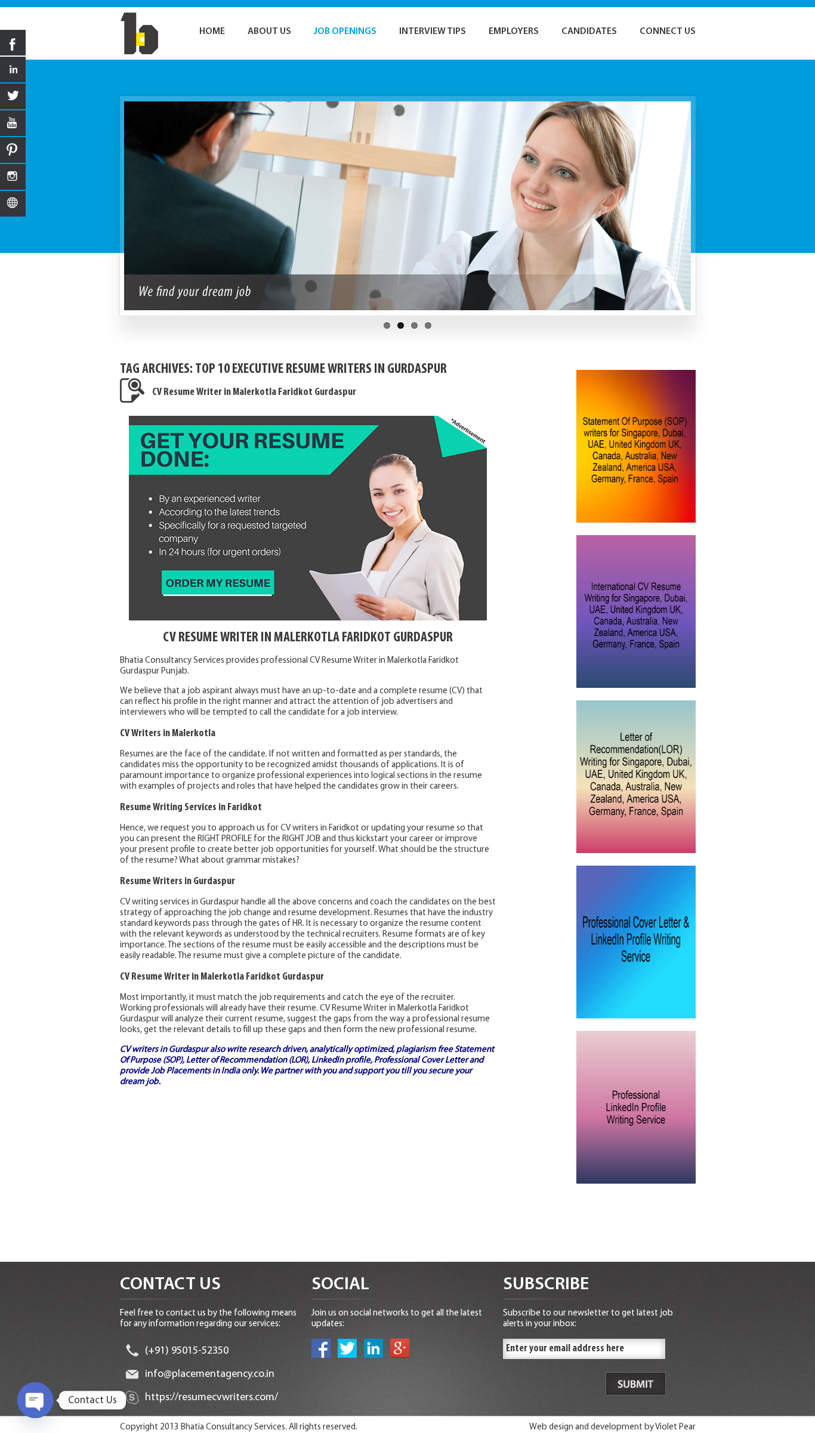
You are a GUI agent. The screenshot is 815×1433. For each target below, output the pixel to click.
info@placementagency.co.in (209, 1374)
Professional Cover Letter (421, 1060)
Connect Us (668, 31)
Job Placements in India (195, 1071)
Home (212, 31)
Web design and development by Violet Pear (612, 1427)
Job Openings (345, 31)
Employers (514, 31)
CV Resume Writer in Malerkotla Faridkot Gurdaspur (254, 392)
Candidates (589, 31)
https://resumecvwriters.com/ (211, 1397)
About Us (269, 31)
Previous (113, 212)
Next (702, 212)
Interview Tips (432, 31)
